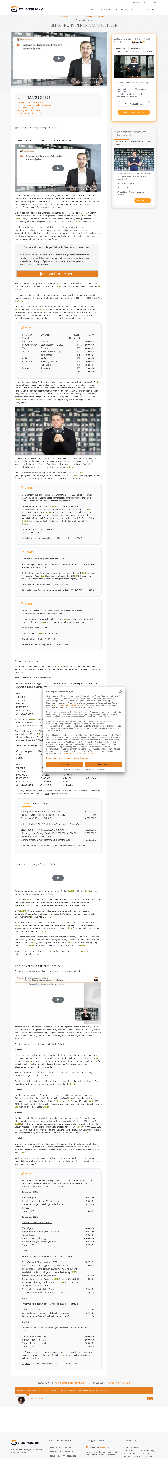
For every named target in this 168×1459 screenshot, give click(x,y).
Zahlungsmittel (65, 1448)
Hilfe (145, 2)
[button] (153, 9)
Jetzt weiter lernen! (57, 273)
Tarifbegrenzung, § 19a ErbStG (29, 110)
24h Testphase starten (134, 112)
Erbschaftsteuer (76, 16)
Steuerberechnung (25, 108)
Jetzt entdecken (143, 200)
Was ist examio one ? (134, 104)
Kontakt (136, 2)
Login (154, 2)
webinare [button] (120, 9)
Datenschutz (69, 1452)
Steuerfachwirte (137, 48)
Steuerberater (121, 48)
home (90, 9)
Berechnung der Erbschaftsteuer (30, 102)
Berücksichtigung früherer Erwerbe (31, 113)
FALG (149, 141)
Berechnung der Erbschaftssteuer (97, 16)
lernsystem (134, 9)
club (147, 9)
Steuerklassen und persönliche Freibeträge (34, 105)
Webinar (149, 51)
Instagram (104, 1447)
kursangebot (104, 9)
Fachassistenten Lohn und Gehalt (128, 51)
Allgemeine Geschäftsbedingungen (62, 1456)
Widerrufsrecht (55, 1452)
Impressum (53, 1448)
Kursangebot (63, 16)
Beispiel (26, 803)
